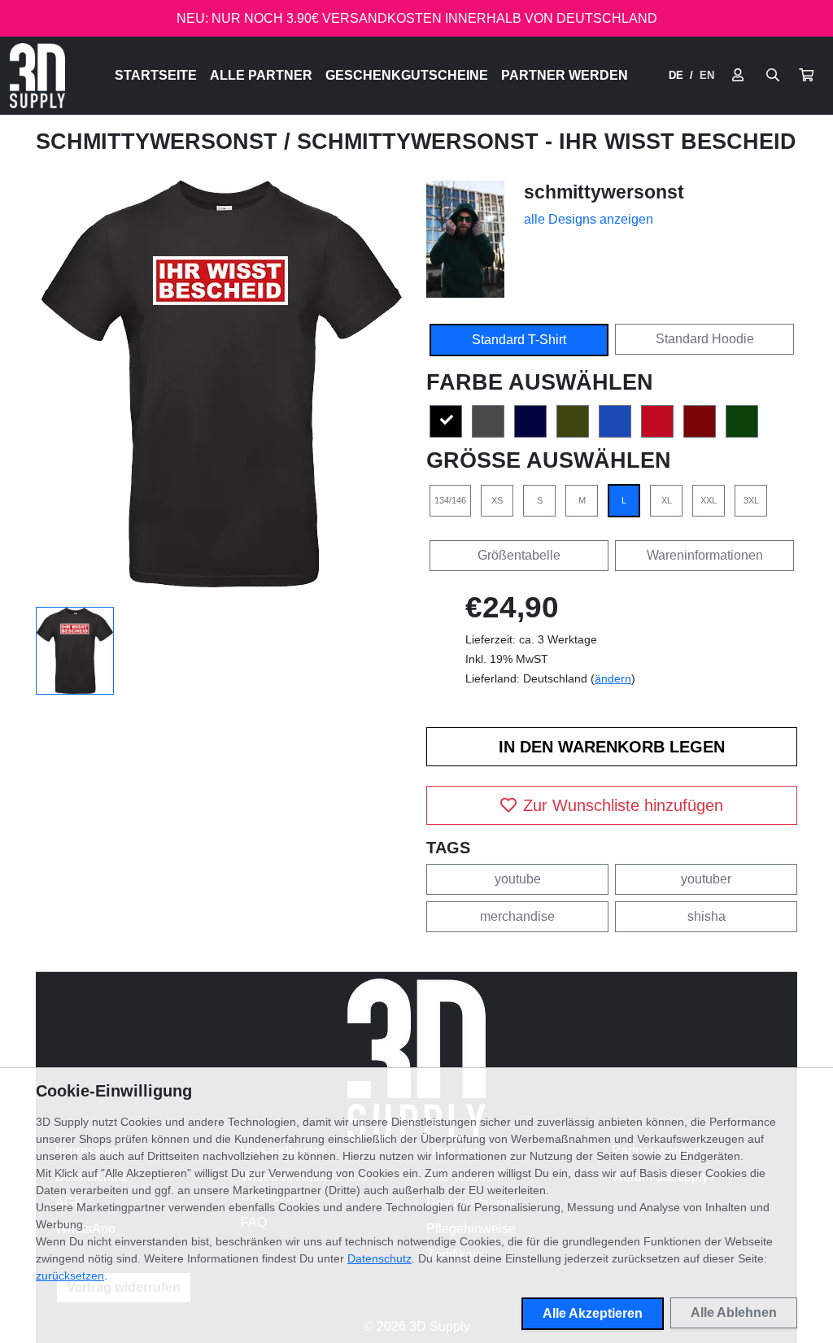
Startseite (156, 75)
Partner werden (564, 75)
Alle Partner (261, 75)
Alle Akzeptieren (593, 1313)
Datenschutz (379, 1258)
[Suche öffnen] (773, 75)
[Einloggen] (737, 75)
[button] (806, 75)
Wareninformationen (705, 555)
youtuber (706, 879)
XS (497, 500)
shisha (706, 916)
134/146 (450, 500)
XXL (708, 500)
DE (676, 75)
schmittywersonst (160, 141)
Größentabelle (519, 555)
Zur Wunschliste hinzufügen (623, 805)
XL (666, 500)
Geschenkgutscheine (406, 75)
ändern (613, 678)
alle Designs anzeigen (588, 219)
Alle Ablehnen (734, 1312)
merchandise (517, 916)
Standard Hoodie (705, 339)
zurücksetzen (70, 1275)
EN (707, 75)
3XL (751, 500)
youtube (518, 879)
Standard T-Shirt (519, 340)
